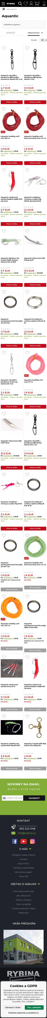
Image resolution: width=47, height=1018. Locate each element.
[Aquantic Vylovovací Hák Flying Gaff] (35, 242)
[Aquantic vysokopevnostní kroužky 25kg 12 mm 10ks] (35, 607)
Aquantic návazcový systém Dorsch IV (9, 685)
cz (44, 2)
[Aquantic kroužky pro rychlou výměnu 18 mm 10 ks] (35, 303)
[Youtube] (23, 841)
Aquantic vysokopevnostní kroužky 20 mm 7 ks (11, 564)
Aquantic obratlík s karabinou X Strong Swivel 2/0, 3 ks (9, 381)
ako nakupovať (23, 895)
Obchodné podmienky (23, 891)
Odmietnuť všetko (13, 1007)
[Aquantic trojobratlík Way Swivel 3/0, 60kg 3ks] (35, 727)
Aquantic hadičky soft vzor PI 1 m (33, 381)
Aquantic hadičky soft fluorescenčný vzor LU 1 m (35, 137)
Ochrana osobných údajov (24, 908)
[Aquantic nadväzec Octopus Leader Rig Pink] (12, 485)
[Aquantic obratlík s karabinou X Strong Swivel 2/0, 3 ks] (12, 363)
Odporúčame (33, 33)
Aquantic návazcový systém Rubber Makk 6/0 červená (34, 686)
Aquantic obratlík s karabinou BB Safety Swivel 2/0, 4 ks (32, 442)
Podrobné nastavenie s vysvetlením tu (23, 1013)
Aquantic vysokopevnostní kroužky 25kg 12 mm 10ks (35, 625)
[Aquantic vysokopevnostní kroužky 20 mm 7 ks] (12, 546)
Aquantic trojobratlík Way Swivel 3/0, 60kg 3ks (35, 744)
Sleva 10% (23, 876)
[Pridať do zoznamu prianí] (4, 48)
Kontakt (23, 859)
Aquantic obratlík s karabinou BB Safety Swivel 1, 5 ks (32, 77)
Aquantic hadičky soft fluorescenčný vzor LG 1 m (35, 564)
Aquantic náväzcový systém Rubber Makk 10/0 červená (11, 199)
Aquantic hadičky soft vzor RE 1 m (10, 137)
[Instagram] (32, 841)
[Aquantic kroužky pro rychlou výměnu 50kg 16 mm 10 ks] (35, 485)
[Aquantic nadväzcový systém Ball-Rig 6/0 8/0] (12, 727)
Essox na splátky (23, 904)
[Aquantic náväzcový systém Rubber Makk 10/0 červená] (12, 181)
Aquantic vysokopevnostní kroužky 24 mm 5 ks (11, 321)
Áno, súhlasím (34, 1007)
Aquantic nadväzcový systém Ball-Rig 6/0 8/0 (10, 744)
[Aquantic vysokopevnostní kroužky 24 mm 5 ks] (12, 303)
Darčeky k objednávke (23, 868)
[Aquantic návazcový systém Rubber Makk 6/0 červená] (35, 668)
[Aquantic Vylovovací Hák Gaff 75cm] (12, 424)
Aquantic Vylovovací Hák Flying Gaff (34, 259)
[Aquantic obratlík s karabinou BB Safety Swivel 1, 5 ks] (35, 59)
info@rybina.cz (27, 833)
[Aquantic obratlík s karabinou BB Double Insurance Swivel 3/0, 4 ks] (12, 59)
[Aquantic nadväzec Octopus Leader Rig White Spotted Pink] (35, 181)
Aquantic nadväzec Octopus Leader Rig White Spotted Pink (32, 199)
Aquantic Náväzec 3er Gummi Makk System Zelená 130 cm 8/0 (10, 260)
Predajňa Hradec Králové (23, 855)
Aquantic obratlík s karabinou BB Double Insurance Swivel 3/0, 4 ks (11, 77)
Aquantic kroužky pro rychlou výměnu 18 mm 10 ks (34, 321)
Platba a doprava (23, 900)
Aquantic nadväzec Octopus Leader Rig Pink (11, 503)
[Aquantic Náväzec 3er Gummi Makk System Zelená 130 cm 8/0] (12, 242)
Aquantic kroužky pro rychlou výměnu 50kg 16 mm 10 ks (34, 503)
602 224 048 (27, 828)
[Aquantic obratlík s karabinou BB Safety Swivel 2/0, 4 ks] (35, 424)
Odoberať (34, 798)
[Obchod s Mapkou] (23, 947)
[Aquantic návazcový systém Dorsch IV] (12, 668)
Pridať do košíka (11, 102)
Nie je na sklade (11, 589)
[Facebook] (14, 841)
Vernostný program (23, 872)
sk (44, 5)
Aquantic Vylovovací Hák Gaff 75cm (11, 442)
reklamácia (23, 913)
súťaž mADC (23, 863)
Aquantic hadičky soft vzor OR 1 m (10, 624)
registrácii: (8, 90)
